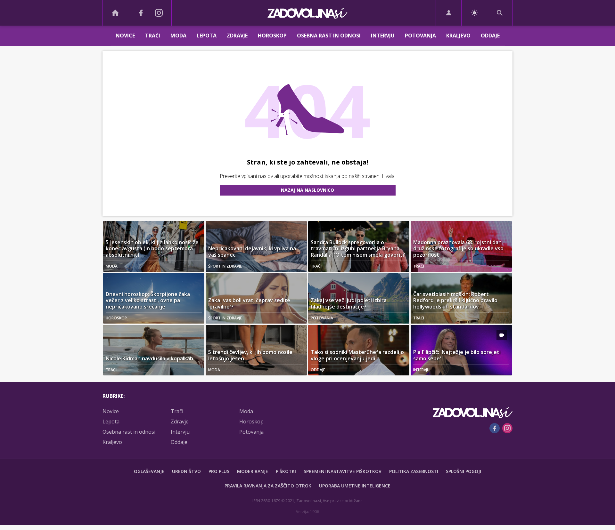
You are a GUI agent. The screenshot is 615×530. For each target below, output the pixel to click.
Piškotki (286, 471)
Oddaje (490, 35)
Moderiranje (252, 471)
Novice (125, 35)
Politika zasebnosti (413, 471)
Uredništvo (186, 471)
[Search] (499, 13)
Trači (152, 35)
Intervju (383, 35)
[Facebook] (141, 13)
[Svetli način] (474, 13)
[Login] (448, 13)
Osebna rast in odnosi (329, 35)
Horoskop (272, 35)
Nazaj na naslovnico (307, 190)
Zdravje (237, 35)
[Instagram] (159, 13)
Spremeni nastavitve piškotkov (342, 471)
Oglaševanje (149, 471)
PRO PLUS (219, 471)
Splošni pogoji (463, 471)
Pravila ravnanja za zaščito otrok (268, 486)
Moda (178, 35)
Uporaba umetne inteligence (354, 486)
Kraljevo (458, 35)
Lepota (207, 35)
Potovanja (420, 35)
